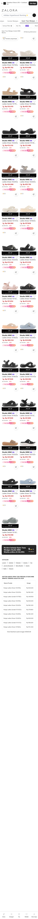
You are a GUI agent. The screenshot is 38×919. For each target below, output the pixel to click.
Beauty (11, 568)
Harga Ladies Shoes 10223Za (12, 592)
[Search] (34, 15)
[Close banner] (2, 3)
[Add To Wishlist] (16, 63)
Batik (5, 568)
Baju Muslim (19, 565)
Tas (31, 562)
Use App (33, 3)
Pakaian (18, 562)
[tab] (13, 21)
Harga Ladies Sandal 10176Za (12, 596)
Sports (27, 565)
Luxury (4, 562)
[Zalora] (19, 10)
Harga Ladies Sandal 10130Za (12, 609)
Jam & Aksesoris (8, 565)
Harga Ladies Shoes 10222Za (12, 605)
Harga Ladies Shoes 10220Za (12, 618)
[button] (19, 3)
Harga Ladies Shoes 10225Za (12, 614)
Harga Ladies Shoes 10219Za (12, 588)
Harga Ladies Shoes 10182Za (12, 627)
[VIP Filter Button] (28, 26)
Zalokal (11, 562)
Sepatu (25, 562)
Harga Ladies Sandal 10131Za (12, 622)
